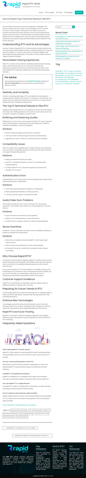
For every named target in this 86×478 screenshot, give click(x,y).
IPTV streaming (69, 77)
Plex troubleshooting (26, 414)
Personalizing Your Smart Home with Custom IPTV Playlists (67, 57)
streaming (59, 83)
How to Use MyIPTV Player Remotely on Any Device (19, 405)
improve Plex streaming (18, 410)
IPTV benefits (77, 71)
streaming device (67, 83)
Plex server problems (10, 414)
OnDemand (72, 81)
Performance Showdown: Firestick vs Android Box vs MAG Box (68, 42)
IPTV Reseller (68, 12)
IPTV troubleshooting (62, 81)
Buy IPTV (79, 12)
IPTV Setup (68, 75)
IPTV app (70, 71)
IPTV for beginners (70, 73)
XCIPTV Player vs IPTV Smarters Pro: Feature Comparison (67, 47)
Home (41, 12)
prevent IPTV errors (42, 414)
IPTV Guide (79, 73)
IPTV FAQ (59, 12)
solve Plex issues (8, 417)
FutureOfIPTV (59, 71)
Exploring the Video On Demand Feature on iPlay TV (32, 435)
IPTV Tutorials (49, 12)
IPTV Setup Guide (77, 75)
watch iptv (76, 83)
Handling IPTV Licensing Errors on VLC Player (20, 428)
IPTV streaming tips (35, 410)
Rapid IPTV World (31, 3)
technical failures (21, 417)
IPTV (65, 71)
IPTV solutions (59, 77)
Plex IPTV (47, 410)
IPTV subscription (73, 79)
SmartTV (79, 81)
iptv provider (60, 75)
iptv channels (60, 73)
